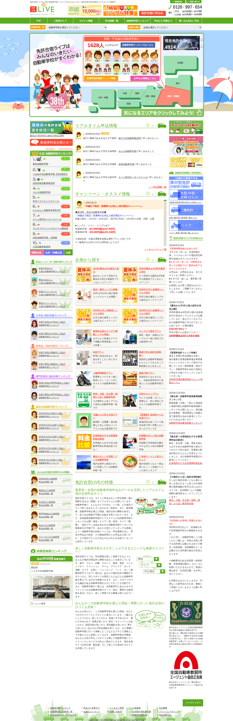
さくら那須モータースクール (47, 219)
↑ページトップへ (193, 702)
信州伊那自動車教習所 (44, 183)
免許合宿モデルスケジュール (63, 715)
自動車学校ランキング (137, 21)
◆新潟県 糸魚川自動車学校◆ (90, 212)
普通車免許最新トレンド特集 (101, 78)
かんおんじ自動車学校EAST (47, 210)
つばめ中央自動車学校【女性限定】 (50, 174)
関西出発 (36, 252)
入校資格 (137, 708)
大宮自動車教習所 (41, 246)
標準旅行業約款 (140, 715)
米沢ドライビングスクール (46, 201)
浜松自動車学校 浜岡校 (45, 237)
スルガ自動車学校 (41, 192)
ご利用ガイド (60, 21)
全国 (68, 252)
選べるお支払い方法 (189, 21)
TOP (38, 21)
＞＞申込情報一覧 (157, 187)
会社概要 (177, 1)
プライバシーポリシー (169, 711)
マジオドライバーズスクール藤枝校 (50, 228)
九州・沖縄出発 (53, 252)
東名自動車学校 (40, 164)
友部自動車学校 (126, 164)
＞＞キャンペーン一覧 (155, 249)
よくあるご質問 (117, 708)
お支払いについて (91, 711)
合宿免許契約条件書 (142, 711)
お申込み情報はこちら (145, 78)
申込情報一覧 (111, 21)
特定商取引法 (165, 715)
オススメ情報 (86, 21)
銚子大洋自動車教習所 (130, 138)
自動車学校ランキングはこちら (137, 45)
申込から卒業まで (163, 21)
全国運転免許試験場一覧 (61, 711)
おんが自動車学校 (127, 151)
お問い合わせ (193, 1)
